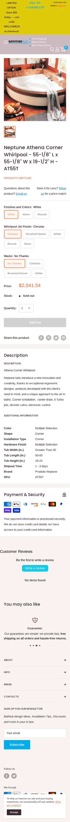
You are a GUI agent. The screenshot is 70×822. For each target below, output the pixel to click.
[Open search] (52, 49)
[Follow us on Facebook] (6, 776)
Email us (21, 193)
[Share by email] (63, 337)
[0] (62, 49)
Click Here (62, 6)
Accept (14, 812)
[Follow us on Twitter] (14, 776)
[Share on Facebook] (41, 337)
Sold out (35, 322)
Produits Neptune (18, 178)
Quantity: (10, 308)
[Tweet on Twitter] (56, 337)
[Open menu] (6, 42)
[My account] (57, 49)
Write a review (35, 568)
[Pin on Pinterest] (48, 337)
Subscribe (17, 744)
